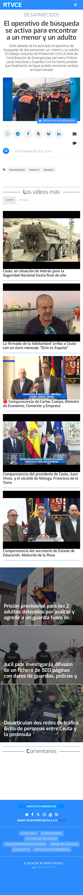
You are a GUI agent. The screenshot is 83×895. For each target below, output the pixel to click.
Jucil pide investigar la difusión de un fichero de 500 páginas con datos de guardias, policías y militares (40, 673)
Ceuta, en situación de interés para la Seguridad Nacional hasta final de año (34, 273)
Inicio (62, 820)
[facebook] (32, 814)
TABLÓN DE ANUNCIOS (64, 844)
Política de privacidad (41, 838)
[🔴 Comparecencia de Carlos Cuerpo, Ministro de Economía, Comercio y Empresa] (41, 378)
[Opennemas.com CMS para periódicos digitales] (43, 865)
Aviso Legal (29, 833)
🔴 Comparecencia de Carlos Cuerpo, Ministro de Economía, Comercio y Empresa (41, 403)
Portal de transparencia (51, 849)
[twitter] (38, 814)
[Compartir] (7, 133)
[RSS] (56, 814)
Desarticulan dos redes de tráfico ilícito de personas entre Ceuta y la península (41, 728)
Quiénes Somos (52, 833)
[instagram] (44, 814)
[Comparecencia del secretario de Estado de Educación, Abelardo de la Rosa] (41, 520)
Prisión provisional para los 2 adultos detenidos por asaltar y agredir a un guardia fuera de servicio (39, 615)
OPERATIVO (34, 170)
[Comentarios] (74, 143)
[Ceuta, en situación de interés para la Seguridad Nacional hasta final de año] (41, 240)
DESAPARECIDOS (17, 170)
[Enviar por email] (74, 133)
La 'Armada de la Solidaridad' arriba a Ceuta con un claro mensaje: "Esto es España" (39, 345)
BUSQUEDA (49, 170)
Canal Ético (21, 849)
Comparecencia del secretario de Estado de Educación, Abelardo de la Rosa (39, 553)
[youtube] (50, 814)
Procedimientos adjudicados (25, 844)
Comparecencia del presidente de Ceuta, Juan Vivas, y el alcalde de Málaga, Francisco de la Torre (40, 478)
